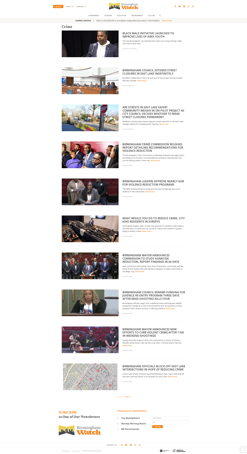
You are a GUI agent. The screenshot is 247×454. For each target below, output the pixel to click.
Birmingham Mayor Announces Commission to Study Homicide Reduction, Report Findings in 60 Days (150, 258)
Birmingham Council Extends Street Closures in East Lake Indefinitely (149, 71)
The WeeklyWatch (130, 418)
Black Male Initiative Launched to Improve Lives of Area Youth (148, 34)
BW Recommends (130, 429)
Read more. (142, 80)
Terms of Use (76, 451)
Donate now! (167, 21)
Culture (151, 15)
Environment (137, 15)
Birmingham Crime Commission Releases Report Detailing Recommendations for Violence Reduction (152, 147)
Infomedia (98, 451)
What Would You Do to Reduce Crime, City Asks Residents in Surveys (153, 219)
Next (128, 397)
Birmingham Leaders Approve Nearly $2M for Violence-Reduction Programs (153, 182)
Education (121, 15)
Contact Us (111, 445)
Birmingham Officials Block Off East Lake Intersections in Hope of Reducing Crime (153, 367)
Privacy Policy (66, 451)
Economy (108, 15)
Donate (58, 6)
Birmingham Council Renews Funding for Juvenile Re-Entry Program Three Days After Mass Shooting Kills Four (153, 295)
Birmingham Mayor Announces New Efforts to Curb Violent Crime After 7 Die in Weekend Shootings (153, 332)
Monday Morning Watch (133, 423)
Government (93, 15)
